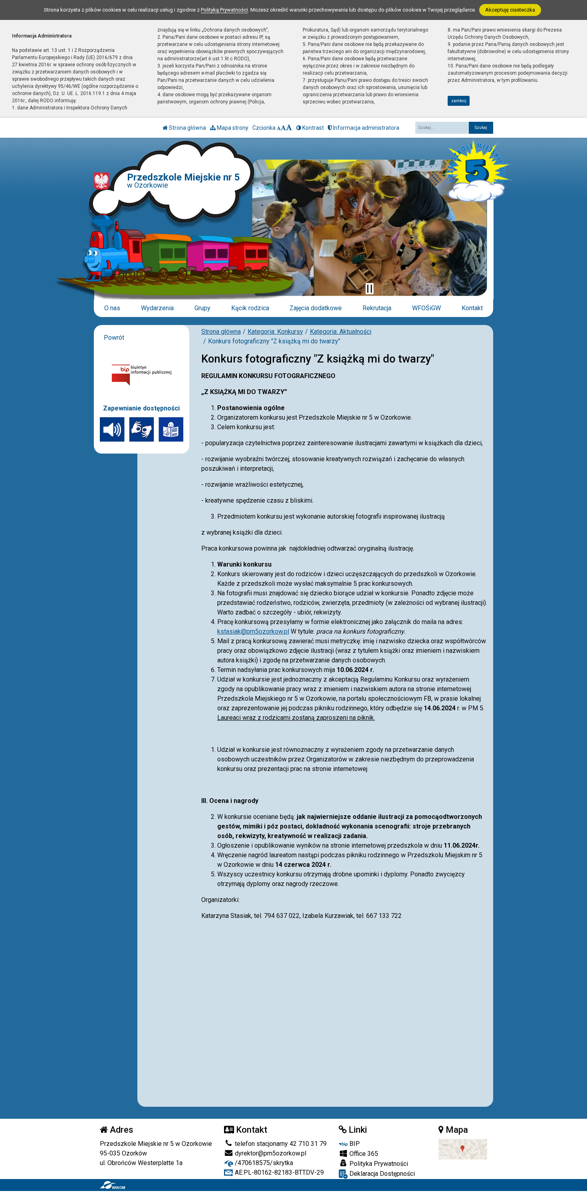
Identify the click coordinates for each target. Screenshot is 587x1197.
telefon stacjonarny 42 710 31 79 (280, 1143)
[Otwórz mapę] (462, 1149)
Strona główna (187, 128)
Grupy (202, 308)
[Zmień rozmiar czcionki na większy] (283, 128)
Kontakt (472, 308)
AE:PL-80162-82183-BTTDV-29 (278, 1172)
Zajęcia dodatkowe (316, 308)
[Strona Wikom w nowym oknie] (112, 1185)
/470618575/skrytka (263, 1163)
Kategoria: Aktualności (340, 331)
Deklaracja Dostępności (381, 1173)
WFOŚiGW (426, 308)
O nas (112, 308)
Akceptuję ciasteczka (510, 10)
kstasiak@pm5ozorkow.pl (253, 631)
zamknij (458, 101)
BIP (354, 1143)
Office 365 (363, 1153)
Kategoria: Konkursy (275, 331)
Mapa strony (232, 128)
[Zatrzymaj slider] (369, 289)
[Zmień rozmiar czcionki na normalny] (279, 128)
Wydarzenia (157, 308)
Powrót (114, 337)
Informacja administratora (365, 128)
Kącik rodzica (250, 308)
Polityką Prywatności (224, 10)
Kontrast (312, 128)
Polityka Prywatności (378, 1163)
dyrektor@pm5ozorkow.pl (269, 1153)
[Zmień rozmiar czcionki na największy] (289, 128)
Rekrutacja (377, 308)
